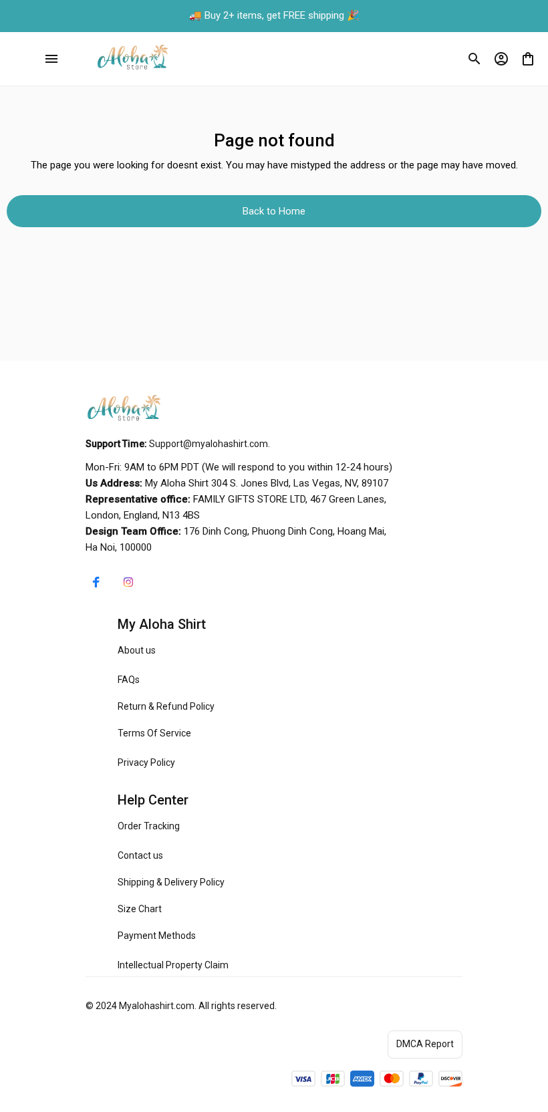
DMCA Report (425, 1043)
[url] (208, 444)
